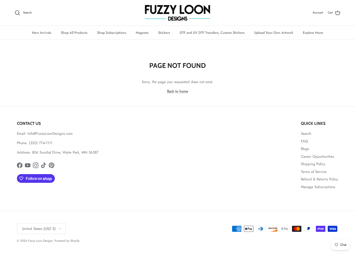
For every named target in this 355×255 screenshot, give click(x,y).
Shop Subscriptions (111, 32)
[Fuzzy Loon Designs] (177, 13)
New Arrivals (41, 32)
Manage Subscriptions (318, 187)
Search (306, 133)
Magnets (142, 32)
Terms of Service (314, 171)
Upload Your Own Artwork (273, 32)
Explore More (313, 32)
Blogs (305, 148)
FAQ (304, 141)
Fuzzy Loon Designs (40, 241)
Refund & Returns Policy (319, 179)
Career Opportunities (317, 156)
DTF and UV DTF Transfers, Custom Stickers (212, 32)
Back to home (177, 91)
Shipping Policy (313, 164)
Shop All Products (74, 32)
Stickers (164, 32)
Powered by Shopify (67, 241)
